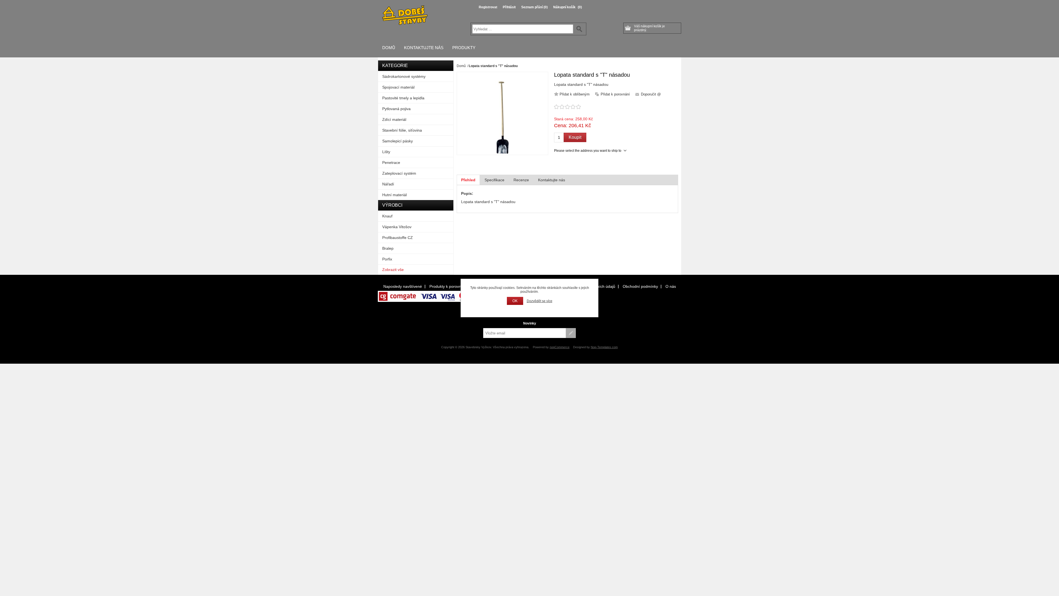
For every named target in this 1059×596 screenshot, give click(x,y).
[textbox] (522, 29)
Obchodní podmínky (640, 286)
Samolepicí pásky (397, 141)
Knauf (387, 216)
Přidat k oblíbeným (575, 94)
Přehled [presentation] (468, 180)
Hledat (579, 29)
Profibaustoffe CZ (397, 237)
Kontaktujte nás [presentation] (551, 180)
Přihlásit (509, 7)
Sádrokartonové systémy (404, 76)
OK (515, 301)
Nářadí (388, 184)
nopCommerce (559, 347)
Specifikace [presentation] (494, 180)
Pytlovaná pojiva (396, 109)
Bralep (388, 248)
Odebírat (571, 333)
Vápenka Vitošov (396, 227)
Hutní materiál (394, 195)
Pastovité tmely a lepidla (403, 98)
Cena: (560, 125)
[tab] (468, 180)
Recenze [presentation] (521, 180)
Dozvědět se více (539, 301)
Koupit (575, 137)
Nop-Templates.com (604, 347)
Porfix (387, 259)
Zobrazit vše (393, 269)
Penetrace (391, 162)
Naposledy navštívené (402, 286)
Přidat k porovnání (615, 94)
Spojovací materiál (398, 87)
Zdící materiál (394, 119)
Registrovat (488, 7)
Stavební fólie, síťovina (402, 130)
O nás (670, 286)
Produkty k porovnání (448, 286)
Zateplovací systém (399, 173)
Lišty (386, 152)
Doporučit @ (651, 94)
